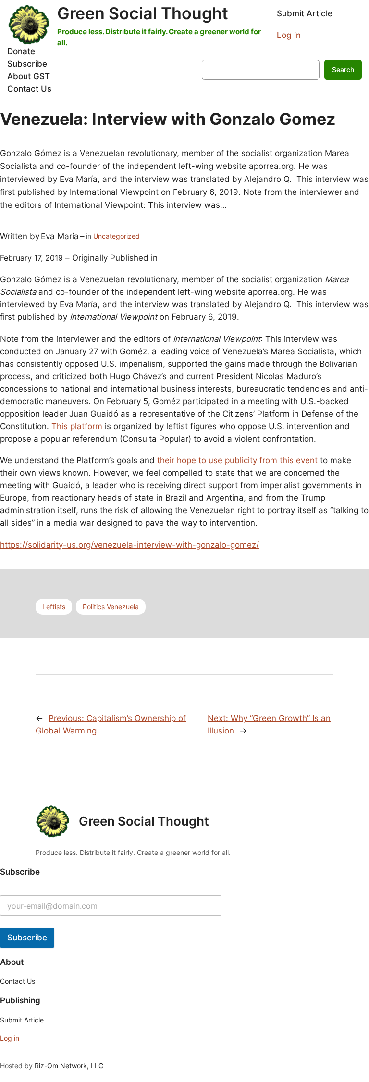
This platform (75, 426)
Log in (289, 35)
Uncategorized (116, 236)
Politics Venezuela (111, 606)
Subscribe (27, 937)
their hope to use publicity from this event (237, 460)
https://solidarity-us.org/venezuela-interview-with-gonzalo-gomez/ (129, 545)
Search (343, 69)
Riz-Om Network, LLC (69, 1065)
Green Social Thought (142, 13)
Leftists (53, 606)
